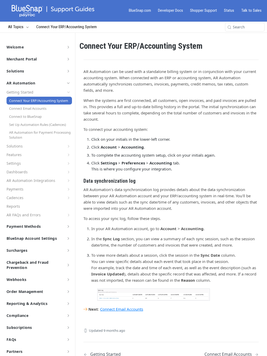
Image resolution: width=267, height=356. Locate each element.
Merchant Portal (22, 59)
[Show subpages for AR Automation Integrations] (68, 181)
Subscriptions (19, 327)
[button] (153, 295)
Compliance (17, 315)
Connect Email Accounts (121, 309)
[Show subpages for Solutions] (68, 146)
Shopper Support (203, 10)
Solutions (15, 71)
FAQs (11, 339)
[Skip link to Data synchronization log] (80, 181)
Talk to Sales (251, 10)
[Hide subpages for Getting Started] (68, 92)
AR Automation (21, 83)
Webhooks (16, 279)
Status (229, 10)
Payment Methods (24, 226)
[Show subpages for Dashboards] (68, 172)
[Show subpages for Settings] (68, 163)
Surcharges (17, 250)
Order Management (25, 291)
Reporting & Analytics (27, 303)
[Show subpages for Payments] (68, 189)
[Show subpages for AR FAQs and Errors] (68, 215)
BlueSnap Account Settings (32, 238)
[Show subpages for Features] (68, 155)
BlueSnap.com (140, 10)
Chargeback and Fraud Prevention (28, 265)
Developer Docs (170, 10)
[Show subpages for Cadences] (68, 198)
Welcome (15, 47)
